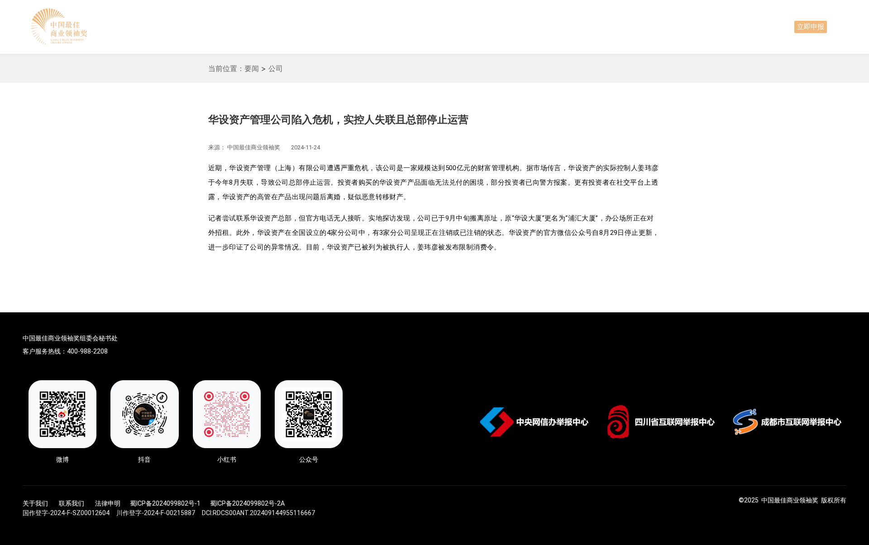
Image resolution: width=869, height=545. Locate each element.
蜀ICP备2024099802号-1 (165, 503)
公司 (275, 68)
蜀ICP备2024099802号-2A (247, 503)
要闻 (251, 68)
